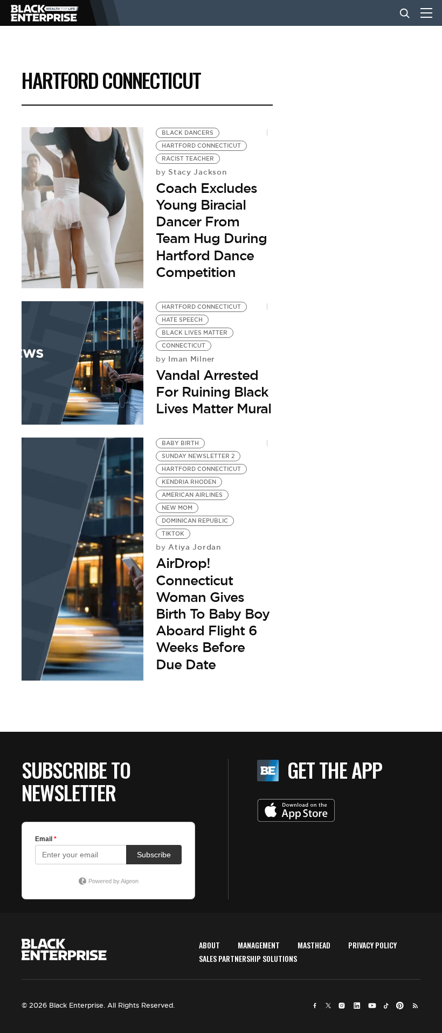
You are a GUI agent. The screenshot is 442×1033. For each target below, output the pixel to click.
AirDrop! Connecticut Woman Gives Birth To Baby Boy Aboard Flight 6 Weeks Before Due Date (213, 613)
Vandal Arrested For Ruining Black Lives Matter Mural (213, 391)
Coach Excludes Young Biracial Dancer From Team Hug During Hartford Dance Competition (211, 230)
